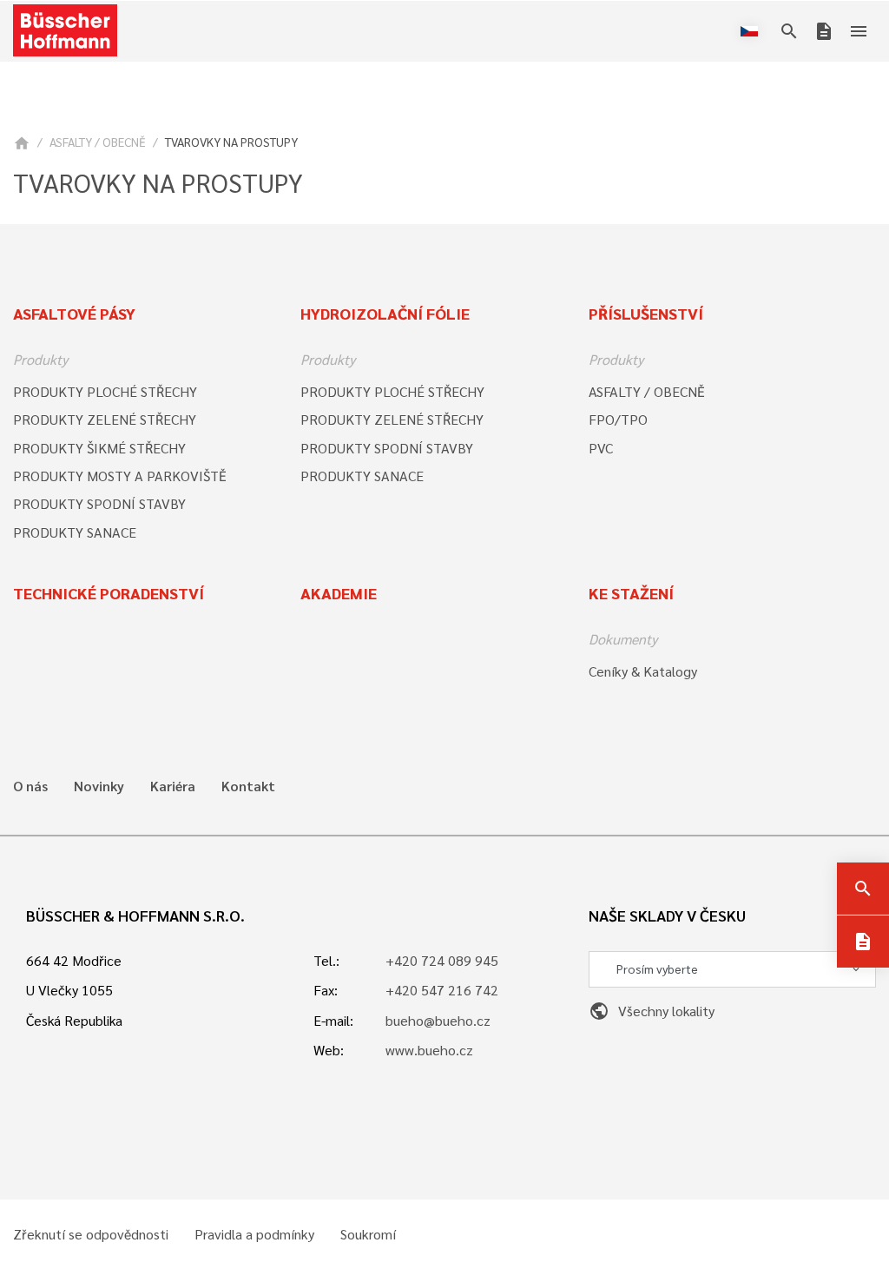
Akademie (338, 593)
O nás (30, 786)
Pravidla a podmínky (254, 1234)
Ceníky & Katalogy (643, 671)
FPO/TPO (618, 419)
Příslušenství (646, 313)
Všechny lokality (651, 1010)
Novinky (99, 786)
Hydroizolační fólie (385, 313)
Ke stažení (631, 593)
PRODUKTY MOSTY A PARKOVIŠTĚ (120, 475)
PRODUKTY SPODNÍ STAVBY (99, 503)
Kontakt (248, 786)
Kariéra (172, 786)
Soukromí (368, 1234)
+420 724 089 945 (441, 960)
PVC (601, 448)
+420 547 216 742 (441, 990)
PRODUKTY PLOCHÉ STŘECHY (105, 391)
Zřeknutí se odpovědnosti (90, 1234)
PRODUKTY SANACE (74, 532)
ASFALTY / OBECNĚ (97, 141)
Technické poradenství (108, 593)
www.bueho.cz (429, 1050)
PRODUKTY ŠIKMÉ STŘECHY (99, 448)
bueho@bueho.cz (438, 1020)
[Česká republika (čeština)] (753, 31)
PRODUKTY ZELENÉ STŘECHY (104, 419)
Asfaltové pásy (74, 313)
